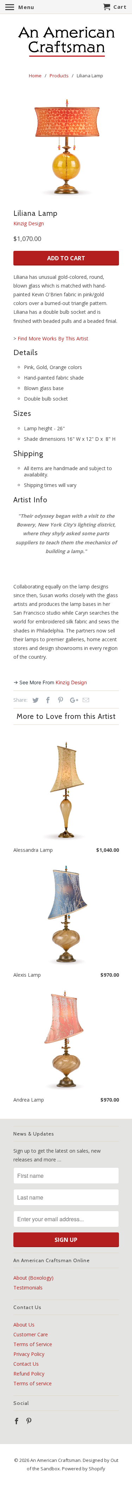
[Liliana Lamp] (66, 145)
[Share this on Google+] (72, 700)
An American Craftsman (55, 1460)
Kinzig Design (28, 223)
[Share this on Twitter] (34, 700)
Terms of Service (32, 1344)
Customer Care (30, 1334)
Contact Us (26, 1363)
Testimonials (28, 1287)
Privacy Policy (28, 1354)
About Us (23, 1324)
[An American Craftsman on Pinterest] (29, 1421)
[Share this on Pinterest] (59, 700)
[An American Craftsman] (66, 41)
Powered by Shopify (83, 1468)
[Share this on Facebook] (46, 700)
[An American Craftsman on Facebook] (17, 1421)
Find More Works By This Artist (53, 338)
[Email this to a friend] (84, 700)
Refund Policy (28, 1373)
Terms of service (32, 1383)
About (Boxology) (33, 1277)
